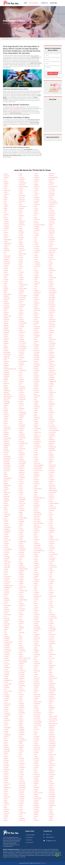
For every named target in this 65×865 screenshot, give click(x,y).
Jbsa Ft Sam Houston (24, 658)
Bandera (6, 299)
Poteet (36, 732)
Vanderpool (52, 643)
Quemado (36, 776)
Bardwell (6, 305)
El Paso (21, 235)
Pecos (35, 647)
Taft (50, 512)
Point (35, 700)
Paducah (36, 610)
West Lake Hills (53, 720)
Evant (20, 281)
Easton (21, 210)
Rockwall (51, 221)
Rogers (51, 224)
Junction (21, 683)
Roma (50, 226)
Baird (5, 292)
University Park (53, 618)
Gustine (21, 492)
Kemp (20, 701)
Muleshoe (36, 476)
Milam (35, 410)
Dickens (6, 802)
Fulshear (21, 381)
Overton (36, 607)
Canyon (6, 538)
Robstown (52, 206)
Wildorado (52, 760)
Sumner (51, 494)
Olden (35, 583)
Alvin (5, 216)
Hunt (20, 607)
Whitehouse (52, 741)
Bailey (5, 290)
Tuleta (51, 601)
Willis (50, 761)
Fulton (21, 383)
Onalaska (36, 592)
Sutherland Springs (54, 503)
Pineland (36, 681)
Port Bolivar (37, 716)
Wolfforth (51, 791)
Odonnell (36, 574)
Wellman (51, 709)
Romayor (51, 228)
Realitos (36, 803)
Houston (21, 592)
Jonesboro (22, 674)
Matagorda (37, 335)
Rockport (51, 217)
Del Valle (6, 773)
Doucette (21, 177)
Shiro (50, 388)
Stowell (51, 474)
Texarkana (52, 547)
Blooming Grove (8, 396)
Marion (36, 315)
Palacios (36, 616)
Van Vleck (51, 638)
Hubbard (21, 596)
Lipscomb (36, 219)
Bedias (6, 336)
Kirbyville (21, 734)
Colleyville (6, 645)
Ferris (20, 308)
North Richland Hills (39, 550)
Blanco (6, 385)
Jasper (21, 654)
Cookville (6, 673)
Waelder (51, 667)
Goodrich (21, 445)
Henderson (22, 550)
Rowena (51, 253)
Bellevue (6, 343)
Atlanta (6, 268)
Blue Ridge (7, 401)
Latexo (21, 811)
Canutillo (6, 536)
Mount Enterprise (38, 465)
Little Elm (36, 223)
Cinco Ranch (7, 614)
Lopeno (36, 255)
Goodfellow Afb (23, 443)
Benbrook (6, 358)
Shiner (50, 386)
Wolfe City (52, 789)
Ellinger (21, 244)
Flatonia (21, 314)
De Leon (6, 764)
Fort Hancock (22, 343)
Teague (51, 527)
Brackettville (7, 429)
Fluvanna (21, 326)
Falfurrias (21, 290)
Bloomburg (7, 394)
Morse (36, 456)
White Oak (52, 738)
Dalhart (6, 740)
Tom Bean (52, 579)
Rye (50, 266)
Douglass (21, 181)
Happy (21, 512)
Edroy (20, 228)
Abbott (6, 174)
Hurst (20, 612)
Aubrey (6, 270)
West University (53, 723)
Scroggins (51, 348)
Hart (20, 527)
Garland (21, 401)
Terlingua (51, 543)
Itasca (20, 645)
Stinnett (51, 468)
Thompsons (52, 558)
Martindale (37, 326)
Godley (21, 432)
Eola (20, 268)
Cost (5, 689)
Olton (35, 588)
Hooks (21, 588)
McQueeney (37, 365)
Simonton (51, 399)
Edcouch (21, 215)
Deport (6, 785)
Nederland (37, 505)
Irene (20, 639)
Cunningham (7, 727)
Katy (20, 692)
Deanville (6, 765)
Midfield (36, 401)
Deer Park (6, 769)
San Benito (52, 294)
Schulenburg (52, 343)
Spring (51, 445)
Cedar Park (7, 567)
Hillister (21, 572)
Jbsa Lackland (23, 660)
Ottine (36, 603)
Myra (35, 487)
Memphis (36, 375)
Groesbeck (22, 477)
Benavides (7, 356)
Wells (50, 710)
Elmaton (21, 248)
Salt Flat (51, 284)
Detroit (6, 791)
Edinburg (21, 223)
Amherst (6, 221)
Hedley (21, 543)
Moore (36, 450)
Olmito (36, 585)
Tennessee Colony (54, 539)
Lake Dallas (22, 785)
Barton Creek (7, 316)
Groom (21, 479)
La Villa (21, 776)
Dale (5, 738)
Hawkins (21, 536)
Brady (5, 430)
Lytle (35, 288)
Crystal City (7, 720)
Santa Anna (52, 319)
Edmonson (22, 224)
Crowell (6, 716)
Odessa (36, 572)
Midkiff (36, 403)
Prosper (36, 761)
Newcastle (37, 530)
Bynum (6, 509)
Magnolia (36, 294)
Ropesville (52, 232)
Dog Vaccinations (14, 110)
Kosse (20, 749)
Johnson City (22, 670)
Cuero (5, 722)
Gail (20, 385)
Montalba (36, 445)
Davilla (6, 753)
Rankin (36, 791)
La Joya (21, 765)
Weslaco (51, 712)
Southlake (51, 434)
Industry (21, 623)
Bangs (5, 301)
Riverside (51, 195)
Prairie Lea (37, 747)
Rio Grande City (53, 186)
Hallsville (21, 501)
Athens (6, 267)
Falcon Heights (23, 288)
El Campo (21, 232)
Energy (21, 261)
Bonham (6, 416)
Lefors (36, 182)
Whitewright (52, 745)
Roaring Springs (53, 202)
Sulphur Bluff (52, 488)
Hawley (21, 538)
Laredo (21, 805)
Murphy (36, 485)
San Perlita (52, 306)
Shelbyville (52, 377)
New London (37, 521)
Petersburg (37, 663)
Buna (5, 490)
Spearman (52, 439)
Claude (6, 622)
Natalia (36, 496)
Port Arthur (37, 714)
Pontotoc (36, 709)
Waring (51, 680)
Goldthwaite (22, 437)
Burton (6, 503)
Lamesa (21, 794)
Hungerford (22, 605)
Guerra (21, 488)
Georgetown (22, 414)
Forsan (21, 337)
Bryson (6, 476)
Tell (50, 534)
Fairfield (21, 286)
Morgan (36, 454)
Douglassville (22, 182)
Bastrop (6, 318)
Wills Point (52, 765)
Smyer (51, 414)
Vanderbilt (52, 641)
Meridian (36, 385)
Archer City (7, 245)
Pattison (36, 636)
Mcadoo (36, 346)
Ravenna (36, 796)
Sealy (50, 359)
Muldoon (36, 474)
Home (25, 3)
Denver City (7, 784)
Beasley (6, 328)
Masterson (37, 332)
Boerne (6, 409)
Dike (5, 805)
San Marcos (52, 304)
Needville (36, 507)
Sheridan (51, 383)
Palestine (36, 618)
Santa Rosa (52, 326)
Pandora (36, 625)
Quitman (36, 781)
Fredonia (21, 363)
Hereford (21, 554)
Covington (7, 696)
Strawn (51, 477)
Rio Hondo (52, 188)
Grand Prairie (22, 461)
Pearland (36, 641)
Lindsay (36, 213)
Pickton (36, 674)
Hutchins (21, 614)
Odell (35, 568)
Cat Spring (7, 558)
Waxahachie (52, 690)
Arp (5, 252)
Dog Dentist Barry (15, 38)
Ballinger (6, 296)
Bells (5, 345)
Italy (20, 643)
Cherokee (6, 592)
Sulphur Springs (53, 490)
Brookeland (7, 456)
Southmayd (52, 436)
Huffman (21, 598)
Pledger (36, 698)
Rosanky (51, 233)
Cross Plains (7, 714)
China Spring (7, 605)
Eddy (20, 217)
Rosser (51, 243)
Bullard (6, 487)
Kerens (21, 714)
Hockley (21, 579)
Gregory (21, 476)
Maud (35, 339)
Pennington (37, 654)
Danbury (6, 745)
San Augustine (53, 292)
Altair (5, 210)
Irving (20, 641)
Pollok (36, 705)
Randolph (36, 787)
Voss (50, 660)
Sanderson (52, 312)
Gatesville (21, 408)
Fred (20, 359)
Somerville (52, 421)
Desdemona (7, 787)
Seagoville (52, 355)
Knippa (21, 741)
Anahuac (6, 223)
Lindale (36, 210)
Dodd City (6, 813)
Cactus (6, 511)
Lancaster (21, 798)
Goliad (21, 439)
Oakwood (36, 567)
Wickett (51, 756)
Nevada (36, 510)
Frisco (20, 374)
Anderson (6, 225)
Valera (50, 625)
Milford (36, 416)
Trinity (50, 594)
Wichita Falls (52, 754)
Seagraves (52, 357)
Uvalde (51, 621)
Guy (20, 496)
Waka (50, 669)
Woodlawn (52, 794)
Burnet (6, 501)
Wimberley (52, 771)
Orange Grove (37, 596)
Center (6, 574)
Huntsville (21, 610)
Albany (6, 197)
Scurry (50, 350)
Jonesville (21, 676)
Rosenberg (52, 239)
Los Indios (37, 266)
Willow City (52, 763)
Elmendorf (22, 250)
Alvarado (6, 214)
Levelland (36, 197)
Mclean (36, 361)
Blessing (6, 392)
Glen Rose (21, 428)
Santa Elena (52, 321)
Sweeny (51, 505)
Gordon (21, 446)
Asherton (6, 259)
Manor (36, 301)
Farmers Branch (23, 295)
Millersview (37, 417)
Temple (51, 536)
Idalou (20, 619)
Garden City (22, 397)
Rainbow (36, 783)
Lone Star (36, 248)
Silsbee (51, 394)
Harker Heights (23, 517)
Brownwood (7, 469)
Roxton (51, 257)
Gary (20, 406)
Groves (21, 481)
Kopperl (21, 747)
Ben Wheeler (7, 354)
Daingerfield (7, 734)
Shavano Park (52, 374)
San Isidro (51, 301)
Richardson (52, 173)
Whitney (51, 749)
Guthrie (21, 494)
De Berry (6, 760)
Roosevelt (52, 230)
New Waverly (37, 527)
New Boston (37, 512)
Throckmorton (53, 567)
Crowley (6, 718)
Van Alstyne (52, 634)
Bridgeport (7, 445)
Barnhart (6, 308)
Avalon (6, 276)
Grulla (20, 485)
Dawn (5, 755)
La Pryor (21, 771)
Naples (36, 492)
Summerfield (52, 492)
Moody (36, 448)
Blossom (6, 399)
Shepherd (51, 379)
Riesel (50, 181)
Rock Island (52, 213)
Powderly (36, 740)
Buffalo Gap (7, 485)
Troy (50, 599)
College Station (8, 642)
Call (5, 518)
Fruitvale (21, 379)
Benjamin (6, 361)
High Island (22, 567)
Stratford (51, 476)
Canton (6, 534)
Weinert (51, 701)
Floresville (21, 321)
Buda (5, 481)
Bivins (5, 381)
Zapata (51, 816)
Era (20, 270)
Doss (20, 175)
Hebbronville (22, 541)
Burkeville (6, 496)
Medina (36, 368)
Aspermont (7, 261)
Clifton (6, 629)
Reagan (36, 802)
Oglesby (36, 576)
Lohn (35, 239)
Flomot (21, 317)
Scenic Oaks (52, 339)
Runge (51, 263)
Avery (5, 277)
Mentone (36, 379)
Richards (36, 820)
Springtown (52, 450)
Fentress (21, 306)
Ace (5, 179)
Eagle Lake (22, 199)
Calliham (6, 520)
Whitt (50, 752)
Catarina (6, 560)
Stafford (51, 456)
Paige (35, 612)
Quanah (36, 772)
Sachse (51, 272)
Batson (6, 321)
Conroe (6, 669)
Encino (21, 259)
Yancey (51, 809)
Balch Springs (7, 294)
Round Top (52, 252)
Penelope (36, 650)
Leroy (35, 195)
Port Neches (37, 723)
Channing (6, 583)
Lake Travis (22, 789)
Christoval (6, 611)
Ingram (21, 629)
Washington (52, 683)
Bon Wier (6, 414)
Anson (5, 234)
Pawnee (36, 639)
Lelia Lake (36, 186)
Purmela (36, 765)
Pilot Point (37, 678)
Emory (21, 255)
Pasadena (36, 634)
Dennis (6, 780)
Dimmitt (6, 811)
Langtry (21, 803)
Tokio (50, 576)
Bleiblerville (7, 390)
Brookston (7, 461)
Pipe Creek (37, 683)
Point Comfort (38, 701)
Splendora (51, 443)
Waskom (51, 685)
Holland (21, 581)
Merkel (36, 386)
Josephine (22, 678)
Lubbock (36, 275)
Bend (5, 359)
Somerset (51, 419)
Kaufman (21, 694)
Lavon (20, 814)
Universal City (52, 616)
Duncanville (22, 195)
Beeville (6, 339)
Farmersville (22, 297)
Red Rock (36, 807)
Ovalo (35, 605)
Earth (20, 204)
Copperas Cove (8, 680)
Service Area (53, 3)
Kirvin (20, 736)
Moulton (36, 461)
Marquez (36, 321)
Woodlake (52, 792)
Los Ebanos (37, 263)
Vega (50, 645)
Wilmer (51, 767)
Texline (51, 550)
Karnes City (22, 690)
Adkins (6, 185)
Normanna (37, 547)
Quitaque (36, 780)
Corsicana (6, 687)
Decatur (6, 767)
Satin (50, 335)
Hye (20, 618)
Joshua (21, 680)
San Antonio (52, 290)
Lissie (35, 221)
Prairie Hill (36, 745)
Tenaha (51, 538)
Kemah (21, 700)
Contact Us (44, 3)
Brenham (6, 441)
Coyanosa (6, 698)
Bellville (6, 347)
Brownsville (7, 467)
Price (35, 754)
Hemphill (21, 547)
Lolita (35, 241)
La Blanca (21, 758)
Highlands (21, 570)
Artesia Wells (7, 256)
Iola (20, 630)
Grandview (22, 467)
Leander (36, 175)
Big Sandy (6, 372)
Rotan (50, 246)
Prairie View (37, 749)
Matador (36, 334)
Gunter (21, 490)
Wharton (51, 731)
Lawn (20, 816)
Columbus (7, 653)
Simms (51, 397)
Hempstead (22, 548)
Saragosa (51, 330)
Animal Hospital (30, 834)
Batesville (6, 319)
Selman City (52, 365)
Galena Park (22, 388)
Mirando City (37, 432)
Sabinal (51, 268)
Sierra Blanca (52, 392)
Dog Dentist (30, 837)
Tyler (50, 610)
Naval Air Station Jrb (39, 497)
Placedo (36, 687)
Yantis (50, 811)
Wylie (50, 807)
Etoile (20, 273)
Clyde (5, 634)
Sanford (51, 315)
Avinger (6, 279)
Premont (36, 751)
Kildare (21, 721)
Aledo (5, 199)
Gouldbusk (22, 454)
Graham (21, 457)
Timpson (51, 570)
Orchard (36, 598)
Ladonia (21, 780)
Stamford (51, 457)
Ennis (20, 264)
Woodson (51, 798)
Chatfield (6, 591)
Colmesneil (7, 649)
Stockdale (51, 470)
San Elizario (52, 297)
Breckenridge (7, 438)
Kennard (21, 710)
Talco (50, 516)
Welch (50, 705)
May (35, 343)
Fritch (20, 375)
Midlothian (37, 406)
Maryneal (36, 328)
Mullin (35, 477)
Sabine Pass (52, 270)
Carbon (6, 541)
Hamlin (21, 507)
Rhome (36, 816)
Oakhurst (36, 563)
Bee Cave (6, 338)
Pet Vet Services (33, 3)
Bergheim (6, 365)
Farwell (21, 301)
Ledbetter (36, 177)
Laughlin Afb (22, 812)
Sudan (50, 483)
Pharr (35, 672)
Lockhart (36, 233)
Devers (6, 793)
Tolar (50, 578)
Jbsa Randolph (23, 661)
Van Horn (51, 636)
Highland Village (23, 568)
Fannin (21, 294)
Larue (20, 807)
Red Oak (36, 805)
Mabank (36, 290)
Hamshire (21, 508)
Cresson (6, 707)
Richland (51, 175)
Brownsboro (7, 465)
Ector (20, 213)
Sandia (51, 314)
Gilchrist (21, 417)
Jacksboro (22, 649)
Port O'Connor (38, 725)
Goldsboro (22, 434)
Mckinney (36, 359)
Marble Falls (37, 310)
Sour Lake (51, 425)
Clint (5, 631)
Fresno (21, 368)
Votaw (51, 661)
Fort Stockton (22, 348)
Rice (35, 818)
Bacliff (5, 287)
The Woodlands (53, 554)
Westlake (51, 729)
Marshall (36, 323)
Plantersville (37, 694)
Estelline (21, 272)
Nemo (35, 508)
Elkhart (21, 243)
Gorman (21, 452)
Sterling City (52, 467)
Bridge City (7, 443)
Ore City (36, 599)
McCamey (36, 350)
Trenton (51, 590)
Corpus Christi (7, 683)
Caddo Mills (7, 514)
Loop (35, 253)
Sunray (51, 499)
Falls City (21, 292)
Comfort (6, 658)
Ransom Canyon (38, 792)
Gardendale (22, 399)
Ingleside (21, 627)
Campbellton (7, 531)
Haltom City (22, 503)
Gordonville (22, 448)
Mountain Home (38, 470)
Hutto (20, 616)
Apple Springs (7, 239)
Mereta (36, 383)
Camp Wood (7, 527)
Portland (36, 729)
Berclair (6, 363)
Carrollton (6, 551)
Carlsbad (6, 543)
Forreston (21, 335)
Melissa (36, 372)
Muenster (36, 472)
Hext (20, 559)
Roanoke (51, 199)
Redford (36, 809)
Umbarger (52, 614)
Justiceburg (22, 685)
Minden (36, 423)
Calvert (6, 521)
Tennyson (51, 541)
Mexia (35, 394)
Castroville (7, 556)
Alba (5, 196)
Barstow (6, 312)
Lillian (35, 206)
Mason (36, 330)
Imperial (21, 621)
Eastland (21, 208)
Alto (5, 212)
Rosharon (51, 241)
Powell (36, 741)
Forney (21, 334)
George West (22, 412)
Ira (20, 634)
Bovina (6, 421)
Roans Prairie (52, 201)
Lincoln (36, 208)
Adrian (6, 186)
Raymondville (37, 798)
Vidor (50, 652)
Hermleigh (22, 556)
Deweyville (7, 796)
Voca (50, 656)
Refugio (36, 812)
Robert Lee (52, 204)
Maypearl (36, 345)
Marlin (35, 319)
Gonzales (21, 441)
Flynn (20, 328)
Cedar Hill (6, 563)
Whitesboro (52, 743)
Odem (36, 570)
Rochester (52, 212)
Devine (6, 795)
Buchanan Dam (8, 478)
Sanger (51, 317)
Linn (35, 215)
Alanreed (6, 194)
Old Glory (36, 581)
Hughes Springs (23, 599)
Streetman (52, 479)
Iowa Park (21, 632)
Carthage (6, 552)
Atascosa (6, 265)
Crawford (6, 705)
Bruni (5, 472)
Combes (6, 656)
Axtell (5, 283)
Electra (21, 239)
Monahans (37, 439)
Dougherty (22, 179)
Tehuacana (52, 528)
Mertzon (36, 390)
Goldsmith (22, 436)
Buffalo (6, 483)
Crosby (6, 711)
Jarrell (20, 652)
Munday (36, 481)
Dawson (6, 756)
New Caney (37, 516)
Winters (51, 787)
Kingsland (21, 729)
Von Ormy (51, 658)
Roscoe (51, 235)
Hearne (21, 539)
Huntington (22, 609)
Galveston (21, 392)
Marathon (36, 308)
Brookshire (7, 460)
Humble (21, 603)
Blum (5, 407)
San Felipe (52, 299)
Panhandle (37, 627)
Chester (6, 594)
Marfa (35, 312)
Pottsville (36, 738)
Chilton (6, 602)
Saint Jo (51, 279)
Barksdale (6, 307)
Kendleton (22, 707)
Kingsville (21, 731)
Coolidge (6, 674)
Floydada (21, 324)
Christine (6, 609)
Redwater (36, 811)
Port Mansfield (38, 721)
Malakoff (36, 295)
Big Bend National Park (10, 368)
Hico (20, 561)
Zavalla (51, 818)
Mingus (36, 430)
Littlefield (36, 226)
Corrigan (6, 685)
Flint (20, 315)
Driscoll (21, 188)
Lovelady (36, 272)
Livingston (37, 230)
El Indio (21, 233)
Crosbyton (7, 713)
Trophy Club (52, 596)
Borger (6, 419)
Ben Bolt (6, 350)
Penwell (36, 656)
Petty (35, 669)
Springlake (52, 448)
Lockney (36, 235)
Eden (20, 219)
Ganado (21, 394)
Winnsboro (52, 783)
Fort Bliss (21, 339)
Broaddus (6, 450)
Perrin (35, 660)
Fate (20, 303)
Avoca (5, 281)
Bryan (5, 474)
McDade (36, 354)
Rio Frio (51, 184)
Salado (51, 281)
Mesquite (36, 392)
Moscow (36, 459)
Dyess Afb (22, 197)
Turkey (51, 605)
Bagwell (6, 288)
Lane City (21, 800)
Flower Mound (23, 323)
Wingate (51, 778)
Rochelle (51, 210)
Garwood (21, 405)
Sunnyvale (51, 497)
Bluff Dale (6, 403)
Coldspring (7, 638)
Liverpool (36, 228)
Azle (5, 285)
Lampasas (22, 796)
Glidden (21, 430)
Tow (50, 585)
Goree (20, 450)
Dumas (21, 193)
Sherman (51, 385)
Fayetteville (22, 304)
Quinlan (36, 778)
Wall (50, 670)
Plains (35, 689)
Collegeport (7, 643)
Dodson (6, 816)
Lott (35, 268)
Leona (35, 192)
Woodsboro (52, 796)
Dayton (6, 758)
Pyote (35, 769)
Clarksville (6, 620)
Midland (36, 405)
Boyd (5, 425)
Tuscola (51, 607)
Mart (35, 324)
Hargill (21, 516)
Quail (35, 771)
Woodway (52, 802)
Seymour (51, 368)
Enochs (21, 266)
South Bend (52, 426)
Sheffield (51, 375)
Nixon (35, 534)
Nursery (36, 559)
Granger (21, 468)
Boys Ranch (7, 427)
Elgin (20, 241)
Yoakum (51, 812)
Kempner (21, 703)
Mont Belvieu (37, 441)
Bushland (6, 505)
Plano (35, 692)
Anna (5, 230)
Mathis (36, 337)
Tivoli (50, 574)
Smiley (51, 410)
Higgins (21, 565)
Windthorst (52, 774)
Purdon (36, 763)
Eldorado (21, 237)
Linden (36, 212)
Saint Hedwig (52, 277)
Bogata (6, 410)
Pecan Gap (37, 645)
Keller (20, 698)
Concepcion (7, 667)
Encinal (21, 257)
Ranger (36, 789)
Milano (36, 412)
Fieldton (21, 310)
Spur (50, 452)
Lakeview (21, 791)
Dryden (21, 190)
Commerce (7, 660)
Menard (36, 377)
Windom (51, 772)
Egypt (20, 230)
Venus (50, 647)
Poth (35, 734)
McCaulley (37, 352)
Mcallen (36, 348)
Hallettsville (22, 499)
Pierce (35, 676)
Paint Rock (37, 614)
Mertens (36, 388)
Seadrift (51, 354)
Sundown (51, 496)
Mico (35, 399)
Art (5, 254)
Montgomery (37, 446)
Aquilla (6, 241)
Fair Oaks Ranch (23, 284)
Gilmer (21, 421)
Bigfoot (6, 378)
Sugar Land (52, 485)
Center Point (7, 576)
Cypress (6, 731)
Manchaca (37, 299)
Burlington (7, 500)
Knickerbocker (23, 740)
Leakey (36, 173)
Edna (20, 226)
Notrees (36, 556)
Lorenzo (36, 261)
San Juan (51, 303)
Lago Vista (22, 781)
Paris (35, 632)
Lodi (35, 237)
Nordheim (36, 543)
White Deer (52, 736)
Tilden (50, 568)
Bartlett (6, 314)
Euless (21, 275)
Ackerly (6, 181)
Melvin (36, 374)
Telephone (52, 530)
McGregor (36, 357)
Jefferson (21, 663)
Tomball (51, 581)
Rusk (50, 264)
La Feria (21, 761)
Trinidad (51, 592)
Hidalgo (21, 563)
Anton (5, 237)
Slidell (50, 408)
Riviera (51, 197)
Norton (36, 554)
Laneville (21, 802)
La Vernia (21, 774)
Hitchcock (21, 576)
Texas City (52, 548)
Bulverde (6, 489)
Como (5, 662)
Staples (51, 461)
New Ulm (36, 525)
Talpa (50, 517)
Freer (20, 366)
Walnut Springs (53, 678)
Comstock (7, 663)
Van (50, 632)
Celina (5, 572)
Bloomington (7, 398)
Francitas (21, 354)
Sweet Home (52, 507)
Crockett (6, 709)
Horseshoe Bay (23, 590)
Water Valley (52, 689)
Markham (36, 317)
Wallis (50, 674)
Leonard (36, 193)
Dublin (21, 192)
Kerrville (21, 720)
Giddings (21, 416)
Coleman (6, 640)
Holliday (21, 583)
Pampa (36, 623)
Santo (50, 328)
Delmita (6, 776)
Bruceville (6, 470)
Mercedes (36, 381)
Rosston (51, 244)
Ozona (36, 609)
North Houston (38, 548)
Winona (51, 785)
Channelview (7, 582)
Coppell (6, 678)
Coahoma (6, 636)
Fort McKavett (23, 346)
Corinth (6, 682)
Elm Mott (21, 246)
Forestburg (22, 332)
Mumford (36, 479)
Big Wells (6, 376)
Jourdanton (22, 681)
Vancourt (51, 639)
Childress (6, 598)
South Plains (52, 432)
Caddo (6, 512)
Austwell (6, 274)
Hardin (21, 514)
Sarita (50, 334)
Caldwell (6, 516)
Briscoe (6, 449)
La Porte (21, 769)
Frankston (21, 357)
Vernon (51, 649)
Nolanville (36, 539)
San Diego (52, 295)
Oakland (36, 565)
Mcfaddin (36, 355)
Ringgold (51, 182)
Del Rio (6, 771)
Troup (50, 598)
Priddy (36, 756)
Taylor (50, 525)
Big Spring (6, 374)
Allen (5, 203)
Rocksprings (52, 219)
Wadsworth (52, 665)
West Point (52, 721)
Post (35, 731)
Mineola (36, 425)
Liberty (36, 202)
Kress (20, 752)
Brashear (6, 434)
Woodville (51, 800)
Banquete (6, 303)
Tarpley (51, 519)
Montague (37, 443)
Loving (36, 273)
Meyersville (37, 395)
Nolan (35, 538)
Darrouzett (7, 751)
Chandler (6, 580)
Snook (51, 416)
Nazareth (36, 501)
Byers (5, 507)
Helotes (21, 545)
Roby (50, 208)
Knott (20, 743)
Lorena (36, 259)
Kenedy (21, 709)
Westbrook (52, 725)
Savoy (50, 337)
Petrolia (36, 665)
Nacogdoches (37, 488)
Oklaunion (36, 579)
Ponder (36, 707)
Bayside (6, 325)
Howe (20, 594)
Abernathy (7, 175)
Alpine (5, 208)
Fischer (21, 312)
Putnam (36, 767)
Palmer (36, 619)
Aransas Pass (7, 243)
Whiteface (52, 740)
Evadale (21, 279)
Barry (7, 38)
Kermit (21, 716)
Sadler (50, 275)
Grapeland (22, 470)
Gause (20, 410)
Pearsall (36, 643)
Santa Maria (52, 324)
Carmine (6, 547)
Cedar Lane (7, 565)
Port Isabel (37, 718)
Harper (21, 523)
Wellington (52, 707)
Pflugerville (37, 670)
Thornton (51, 561)
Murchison (37, 483)
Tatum (51, 523)
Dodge (6, 815)
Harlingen (21, 521)
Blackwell (6, 383)
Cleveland (6, 627)
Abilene (6, 177)
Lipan (35, 217)
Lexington (36, 201)
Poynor (36, 743)
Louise (36, 270)
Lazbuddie (22, 818)
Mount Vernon (38, 468)
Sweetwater (52, 508)
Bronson (6, 452)
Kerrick (21, 718)
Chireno (6, 607)
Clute (5, 633)
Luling (35, 281)
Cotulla (6, 693)
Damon (6, 744)
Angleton (6, 228)
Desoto (6, 789)
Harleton (21, 519)
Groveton (21, 483)
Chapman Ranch (8, 585)
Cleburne (6, 625)
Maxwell (36, 341)
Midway (36, 408)
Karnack (21, 689)
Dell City (6, 775)
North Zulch (37, 552)
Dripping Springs (23, 186)
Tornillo (51, 583)
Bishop (6, 379)
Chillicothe (7, 600)
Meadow (36, 366)
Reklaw (36, 814)
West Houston (53, 718)
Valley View (52, 630)
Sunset (51, 501)
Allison (6, 206)
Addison (6, 183)
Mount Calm (37, 463)
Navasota (36, 499)
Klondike (21, 738)
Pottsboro (37, 736)
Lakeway (21, 792)
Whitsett (51, 751)
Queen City (37, 774)
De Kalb (6, 762)
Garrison (21, 403)
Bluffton (6, 405)
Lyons (35, 286)
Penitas (36, 652)
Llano (35, 232)
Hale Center (22, 497)
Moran (36, 452)
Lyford (36, 284)
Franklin (21, 355)
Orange (36, 594)
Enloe (20, 263)
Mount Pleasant (38, 467)
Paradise (36, 630)
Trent (50, 588)
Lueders (36, 277)
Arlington (6, 248)
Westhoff (51, 727)
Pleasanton (37, 696)
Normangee (37, 545)
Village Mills (52, 654)
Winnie (51, 781)
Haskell (21, 532)
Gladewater (22, 425)
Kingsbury (21, 727)
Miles (35, 414)
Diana (5, 798)
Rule (50, 261)
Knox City (21, 745)
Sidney (51, 390)
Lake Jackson (22, 787)
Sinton (51, 401)
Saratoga (51, 332)
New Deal (36, 517)
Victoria (51, 650)
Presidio (36, 752)
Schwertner (52, 345)
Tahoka (51, 514)
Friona (20, 372)
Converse (6, 671)
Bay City (6, 323)
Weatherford (52, 694)
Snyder (51, 417)
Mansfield (36, 303)
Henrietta (21, 552)
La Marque (22, 767)
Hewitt (21, 558)
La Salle (21, 772)
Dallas (5, 742)
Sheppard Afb (52, 381)
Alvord (6, 217)
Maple (35, 306)
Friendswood (22, 370)
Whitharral (52, 747)
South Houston (53, 428)
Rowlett (51, 255)
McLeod (36, 363)
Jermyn (21, 665)
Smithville (51, 412)
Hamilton (21, 505)
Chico (5, 596)
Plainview (36, 690)
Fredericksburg (23, 361)
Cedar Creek (7, 561)
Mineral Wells (37, 428)
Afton (5, 188)
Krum (20, 754)
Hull (20, 601)
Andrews (6, 226)
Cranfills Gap (7, 704)
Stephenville (52, 465)
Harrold (21, 525)
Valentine (51, 623)
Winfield (51, 776)
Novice (36, 558)
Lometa (36, 243)
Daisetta (6, 736)
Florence (21, 319)
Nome (35, 541)
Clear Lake (7, 623)
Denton (6, 782)
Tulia (50, 603)
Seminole (51, 366)
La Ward (21, 778)
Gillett (20, 419)
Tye (50, 609)
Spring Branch (52, 446)
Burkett (6, 494)
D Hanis (6, 733)
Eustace (21, 277)
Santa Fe (51, 323)
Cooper (6, 676)
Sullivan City (52, 487)
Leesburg (36, 179)
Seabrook (51, 352)
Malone (36, 297)
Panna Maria (37, 629)
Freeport (21, 365)
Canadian (6, 532)
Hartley (21, 528)
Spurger (51, 454)
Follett (21, 330)
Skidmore (51, 405)
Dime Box (6, 809)
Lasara (21, 809)
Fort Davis (22, 341)
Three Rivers (52, 565)
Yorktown (51, 814)
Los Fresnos (37, 264)
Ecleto (21, 212)
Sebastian (51, 361)
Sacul (50, 273)
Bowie (5, 423)
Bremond (6, 440)
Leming (36, 188)
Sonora (51, 423)
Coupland (6, 694)
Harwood (21, 530)
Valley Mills (52, 627)
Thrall (50, 563)
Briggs (6, 447)
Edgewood (22, 221)
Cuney (5, 725)
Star (50, 463)
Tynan (50, 612)
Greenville (21, 474)
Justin (20, 687)
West (50, 714)
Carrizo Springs (8, 549)
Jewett (21, 667)
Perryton (36, 661)
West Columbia (53, 716)
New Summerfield (38, 523)
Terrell (50, 545)
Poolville (36, 710)
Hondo (21, 585)
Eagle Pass (22, 201)
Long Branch (37, 250)
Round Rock (52, 250)
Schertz (51, 341)
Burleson (6, 498)
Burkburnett (7, 492)
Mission (36, 434)
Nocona (36, 536)
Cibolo (6, 612)
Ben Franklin (7, 352)
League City (22, 820)
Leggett (36, 184)
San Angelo (52, 288)
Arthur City (7, 257)
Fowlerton (22, 352)
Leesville (36, 181)
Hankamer (22, 510)
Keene (21, 696)
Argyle (5, 247)
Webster (51, 696)
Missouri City (37, 436)
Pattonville (37, 638)
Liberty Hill (37, 204)
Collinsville (7, 647)
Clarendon (7, 618)
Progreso (36, 760)
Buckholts (6, 480)
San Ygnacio (52, 310)
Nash (35, 494)
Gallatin (21, 390)
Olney (35, 587)
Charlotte (6, 589)
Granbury (21, 459)
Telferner (51, 532)
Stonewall (51, 472)
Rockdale (51, 215)
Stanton (51, 459)
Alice (5, 201)
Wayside (51, 692)
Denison (6, 778)
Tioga (50, 572)
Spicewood (52, 441)
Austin (5, 272)
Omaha (36, 590)
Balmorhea (7, 297)
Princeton (36, 758)
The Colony (52, 552)
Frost (20, 377)
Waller (50, 672)
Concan (6, 665)
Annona (6, 232)
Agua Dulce (7, 190)
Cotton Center (8, 691)
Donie (5, 818)
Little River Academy (39, 224)
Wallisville (51, 676)
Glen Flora (21, 426)
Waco (50, 663)
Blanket (6, 387)
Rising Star (52, 193)
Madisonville (37, 292)
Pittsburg (36, 685)
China (5, 603)
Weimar (51, 700)
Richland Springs (53, 177)
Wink (50, 780)
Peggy (36, 649)
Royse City (52, 259)
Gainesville (22, 386)
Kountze (21, 751)
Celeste (6, 571)
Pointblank (37, 703)
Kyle (20, 756)
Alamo (6, 192)
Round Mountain (53, 248)
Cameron (6, 525)
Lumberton (37, 283)
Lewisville (36, 199)
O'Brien (36, 561)
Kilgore (21, 723)
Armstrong (7, 250)
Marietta (36, 314)
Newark (36, 528)
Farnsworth (22, 299)
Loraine (36, 257)
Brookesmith (7, 458)
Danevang (6, 749)
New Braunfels (38, 514)
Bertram (6, 367)
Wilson (51, 769)
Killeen (21, 725)
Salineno (51, 283)
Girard (20, 423)
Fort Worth (22, 350)
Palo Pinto (37, 621)
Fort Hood (22, 345)
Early (20, 202)
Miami (35, 397)
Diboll (5, 800)
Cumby (6, 724)
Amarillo (6, 219)
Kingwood (22, 732)
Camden (6, 523)
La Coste (21, 760)
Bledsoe (6, 389)
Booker (6, 418)
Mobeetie (36, 437)
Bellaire (6, 341)
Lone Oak (36, 246)
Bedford (6, 334)
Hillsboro (21, 574)
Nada (35, 490)
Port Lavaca (37, 720)
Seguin (51, 363)
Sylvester (51, 510)
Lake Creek (22, 783)
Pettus (36, 667)
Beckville (6, 332)
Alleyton (6, 205)
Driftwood (22, 184)
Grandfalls (21, 465)
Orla (35, 601)
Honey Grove (22, 587)
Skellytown (52, 403)
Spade (51, 437)
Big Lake (6, 370)
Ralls (35, 785)
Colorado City (7, 651)
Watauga (51, 687)
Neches (36, 503)
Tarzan (51, 521)
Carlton (6, 545)
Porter (36, 727)
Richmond (52, 179)
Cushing (6, 729)
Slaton (51, 406)
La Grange (21, 763)
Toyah (50, 587)
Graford (21, 456)
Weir (50, 703)
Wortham (51, 803)
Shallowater (52, 370)
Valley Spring (52, 629)
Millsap (36, 421)
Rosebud (51, 237)
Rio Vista (51, 192)
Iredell (20, 638)
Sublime (51, 481)
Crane (5, 702)
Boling (5, 412)
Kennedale (22, 712)
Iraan (20, 636)
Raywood (36, 800)
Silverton (51, 395)
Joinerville (21, 672)
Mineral (36, 426)
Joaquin (21, 669)
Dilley (5, 807)
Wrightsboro (52, 805)
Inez (20, 625)
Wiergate (51, 758)
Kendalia (21, 705)
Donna (6, 820)
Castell (6, 554)
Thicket (51, 556)
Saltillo (51, 286)
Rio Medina (52, 190)
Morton (36, 457)
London (36, 244)
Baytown (6, 327)
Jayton (21, 656)
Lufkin (35, 279)
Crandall (6, 700)
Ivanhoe (21, 647)
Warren (51, 681)
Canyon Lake (7, 540)
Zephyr (51, 820)
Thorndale (52, 559)
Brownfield (7, 463)
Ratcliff (36, 794)
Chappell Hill (7, 587)
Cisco (5, 616)
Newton (36, 532)
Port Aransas (37, 712)
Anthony (6, 236)
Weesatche (52, 698)
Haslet (21, 534)
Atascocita (7, 263)
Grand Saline (22, 463)
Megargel (36, 370)
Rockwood (52, 223)
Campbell (6, 529)
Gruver (21, 487)
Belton (6, 348)
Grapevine (21, 472)
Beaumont (7, 330)
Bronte (6, 454)
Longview (36, 252)
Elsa (20, 252)
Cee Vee (6, 569)
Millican (36, 419)
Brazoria (6, 436)
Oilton (35, 578)
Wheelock (51, 734)
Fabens (21, 283)
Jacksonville (22, 650)
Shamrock (52, 372)
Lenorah (36, 190)
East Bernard (22, 206)
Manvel (36, 304)
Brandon (6, 432)
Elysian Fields (22, 253)
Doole (20, 173)
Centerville (7, 578)
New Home (37, 519)
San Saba (51, 308)
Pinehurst (36, 680)
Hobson (21, 578)
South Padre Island (54, 430)
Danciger (6, 747)
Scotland (51, 346)
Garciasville (22, 395)
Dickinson (6, 804)
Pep (35, 658)
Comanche (7, 654)
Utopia (51, 619)
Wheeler (51, 732)
